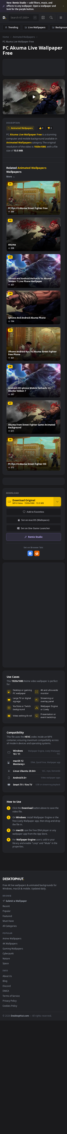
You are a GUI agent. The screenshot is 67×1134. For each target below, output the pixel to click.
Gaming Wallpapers (13, 948)
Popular (7, 910)
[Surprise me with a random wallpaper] (43, 17)
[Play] (7, 111)
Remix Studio (35, 536)
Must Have (8, 920)
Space (6, 963)
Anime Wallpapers (12, 938)
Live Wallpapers (36, 27)
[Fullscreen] (60, 111)
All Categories (10, 925)
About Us (7, 976)
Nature (6, 958)
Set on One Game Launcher (35, 528)
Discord (7, 985)
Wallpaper (30, 134)
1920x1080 (40, 146)
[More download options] (57, 501)
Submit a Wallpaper (16, 900)
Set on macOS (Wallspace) (35, 520)
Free (39, 134)
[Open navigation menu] (60, 17)
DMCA (6, 990)
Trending (13, 27)
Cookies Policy (10, 1005)
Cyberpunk (8, 953)
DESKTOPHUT (13, 879)
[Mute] (53, 111)
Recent (6, 906)
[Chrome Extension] (30, 553)
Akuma (14, 134)
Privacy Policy (10, 1000)
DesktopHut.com (20, 1015)
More (9, 176)
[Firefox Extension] (37, 553)
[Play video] (33, 96)
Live (21, 134)
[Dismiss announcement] (63, 6)
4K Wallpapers (10, 943)
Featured (7, 915)
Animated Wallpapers (24, 36)
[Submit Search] (51, 17)
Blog (5, 980)
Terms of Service (11, 995)
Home (6, 36)
